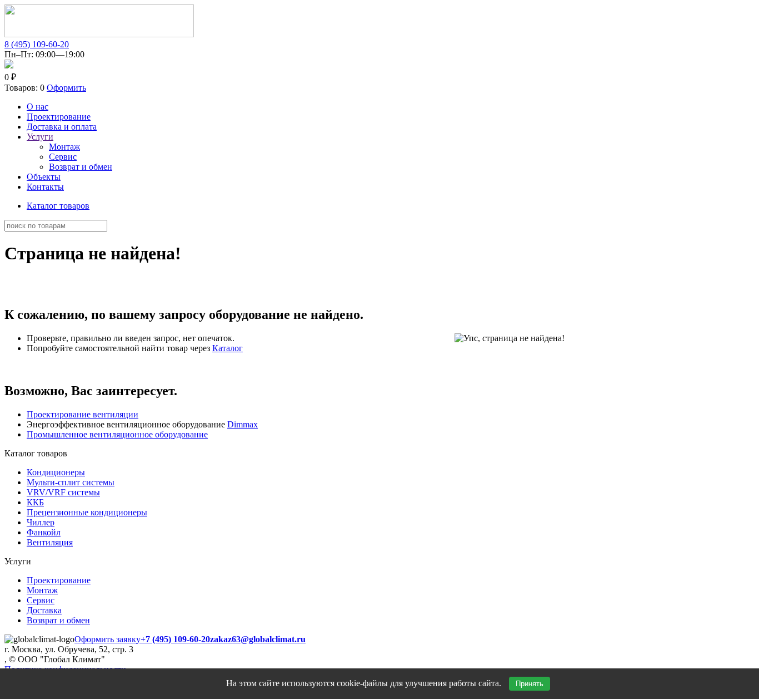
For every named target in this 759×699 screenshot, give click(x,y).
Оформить (66, 87)
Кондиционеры (56, 472)
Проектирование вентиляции (82, 414)
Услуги (40, 136)
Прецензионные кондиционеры (87, 512)
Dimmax (242, 424)
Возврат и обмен (80, 166)
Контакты (45, 186)
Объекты (44, 176)
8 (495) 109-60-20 (36, 44)
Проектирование (59, 116)
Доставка (44, 610)
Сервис (63, 156)
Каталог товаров (58, 205)
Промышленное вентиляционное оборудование (117, 434)
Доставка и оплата (62, 126)
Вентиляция (50, 542)
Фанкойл (44, 532)
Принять (529, 684)
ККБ (35, 502)
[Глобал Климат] (99, 34)
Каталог (227, 348)
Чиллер (40, 522)
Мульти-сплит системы (70, 482)
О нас (37, 106)
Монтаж (64, 146)
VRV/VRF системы (63, 492)
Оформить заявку (107, 639)
